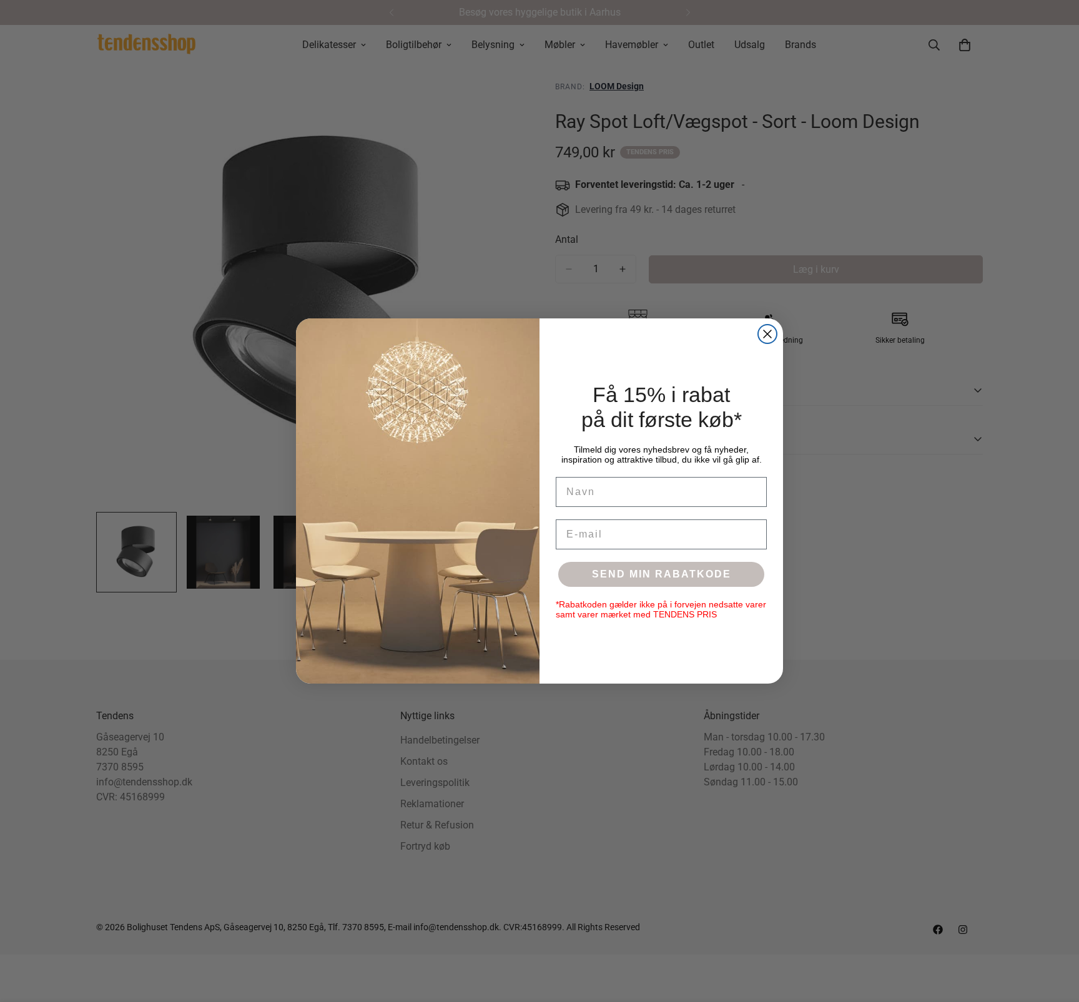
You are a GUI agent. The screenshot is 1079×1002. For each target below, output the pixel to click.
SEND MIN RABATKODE (661, 574)
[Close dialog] (767, 334)
